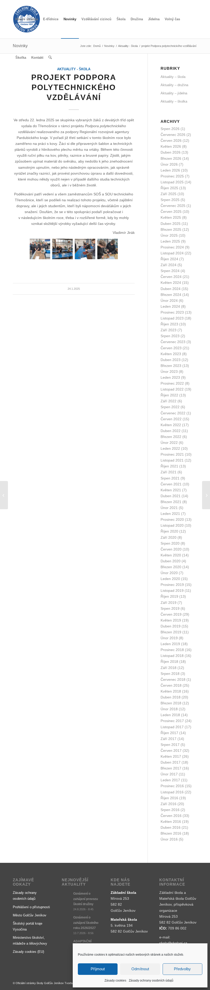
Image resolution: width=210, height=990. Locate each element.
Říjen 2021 (169, 466)
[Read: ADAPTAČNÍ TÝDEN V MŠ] (66, 943)
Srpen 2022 (170, 407)
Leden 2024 (170, 306)
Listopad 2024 (172, 253)
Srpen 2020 (170, 543)
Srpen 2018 (170, 674)
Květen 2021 (171, 490)
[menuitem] (26, 19)
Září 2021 (168, 472)
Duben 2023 (171, 360)
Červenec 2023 (173, 342)
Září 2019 (168, 603)
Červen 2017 (171, 750)
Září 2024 (168, 265)
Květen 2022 (171, 425)
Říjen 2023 (169, 324)
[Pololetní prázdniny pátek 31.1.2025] (4, 495)
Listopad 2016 (172, 792)
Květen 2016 (171, 821)
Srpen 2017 (170, 745)
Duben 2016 (171, 827)
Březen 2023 (171, 366)
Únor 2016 (169, 839)
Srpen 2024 (170, 271)
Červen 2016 (171, 816)
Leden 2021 (170, 514)
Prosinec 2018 (172, 650)
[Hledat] (50, 57)
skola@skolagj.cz (173, 943)
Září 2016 (168, 804)
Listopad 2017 (172, 727)
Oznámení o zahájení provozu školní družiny (85, 899)
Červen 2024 (171, 277)
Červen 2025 (171, 211)
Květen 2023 (171, 354)
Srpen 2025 (170, 200)
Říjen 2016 (169, 798)
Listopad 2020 (172, 525)
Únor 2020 (169, 573)
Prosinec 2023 (172, 312)
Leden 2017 (170, 780)
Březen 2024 (171, 295)
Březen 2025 (171, 229)
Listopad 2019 (172, 590)
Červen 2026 (171, 140)
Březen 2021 (171, 502)
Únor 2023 (169, 371)
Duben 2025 (171, 224)
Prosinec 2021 (172, 454)
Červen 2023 (171, 348)
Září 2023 (168, 330)
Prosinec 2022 (172, 383)
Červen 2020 (171, 549)
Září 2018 (168, 668)
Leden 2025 (170, 241)
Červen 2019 (171, 614)
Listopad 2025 (172, 182)
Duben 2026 (171, 152)
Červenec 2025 (173, 206)
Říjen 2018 (169, 661)
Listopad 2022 (172, 389)
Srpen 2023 (170, 336)
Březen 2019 (171, 632)
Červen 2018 (171, 685)
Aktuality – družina (174, 85)
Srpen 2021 (170, 478)
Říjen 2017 (169, 733)
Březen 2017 (171, 768)
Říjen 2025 (169, 188)
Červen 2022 (171, 419)
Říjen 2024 (169, 259)
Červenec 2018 (173, 679)
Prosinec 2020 (172, 519)
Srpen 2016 (170, 810)
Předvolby (182, 969)
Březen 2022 (171, 437)
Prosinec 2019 (172, 585)
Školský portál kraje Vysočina (27, 926)
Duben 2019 (171, 626)
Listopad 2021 (172, 460)
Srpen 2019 (170, 608)
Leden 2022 (170, 448)
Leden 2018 (170, 715)
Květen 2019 (171, 620)
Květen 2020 (171, 555)
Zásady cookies (115, 980)
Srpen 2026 (170, 129)
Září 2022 (168, 401)
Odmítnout (140, 969)
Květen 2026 (171, 146)
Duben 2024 (171, 289)
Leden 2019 (170, 644)
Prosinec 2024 (172, 247)
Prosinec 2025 (172, 176)
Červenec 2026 (173, 135)
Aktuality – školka (174, 101)
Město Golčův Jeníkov (29, 915)
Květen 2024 (171, 283)
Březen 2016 (171, 833)
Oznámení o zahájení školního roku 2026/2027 (85, 922)
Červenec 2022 (173, 413)
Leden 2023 (170, 377)
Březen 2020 (171, 567)
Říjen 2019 (169, 596)
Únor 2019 (169, 638)
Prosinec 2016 (172, 786)
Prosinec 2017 (172, 721)
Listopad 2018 (172, 656)
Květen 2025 (171, 217)
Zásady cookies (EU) (28, 952)
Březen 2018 (171, 703)
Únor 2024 (169, 300)
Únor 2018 (169, 709)
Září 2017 (168, 739)
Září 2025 (168, 194)
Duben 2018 (171, 697)
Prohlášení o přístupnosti (31, 907)
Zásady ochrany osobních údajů (151, 980)
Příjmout (98, 969)
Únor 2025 (169, 235)
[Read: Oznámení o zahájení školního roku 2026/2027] (66, 920)
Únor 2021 (169, 508)
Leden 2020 (170, 579)
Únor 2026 (169, 164)
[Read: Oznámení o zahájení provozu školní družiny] (66, 896)
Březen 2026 (171, 158)
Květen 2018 (171, 691)
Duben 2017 (171, 762)
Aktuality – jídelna (174, 93)
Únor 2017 (169, 774)
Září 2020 (168, 537)
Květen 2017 (171, 756)
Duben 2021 (171, 496)
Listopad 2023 (172, 318)
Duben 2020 (171, 561)
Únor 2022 (169, 443)
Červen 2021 (171, 484)
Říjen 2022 (169, 395)
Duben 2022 (171, 431)
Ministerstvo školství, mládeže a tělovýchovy (30, 940)
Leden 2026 (170, 170)
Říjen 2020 (169, 531)
